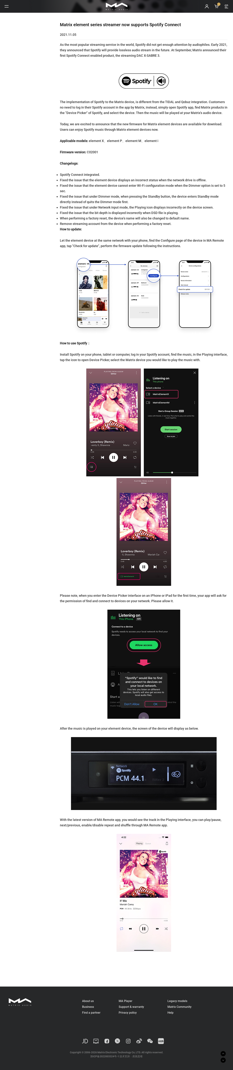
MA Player (125, 1001)
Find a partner (91, 1012)
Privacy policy (128, 1012)
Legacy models (177, 1001)
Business (88, 1007)
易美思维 (137, 1056)
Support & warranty (131, 1007)
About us (88, 1001)
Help (170, 1012)
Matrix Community (179, 1007)
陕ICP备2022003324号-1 (104, 1056)
